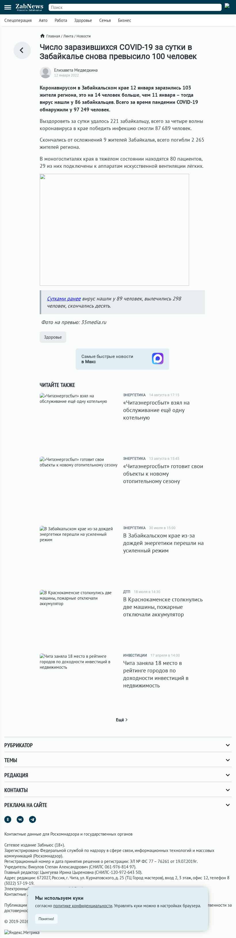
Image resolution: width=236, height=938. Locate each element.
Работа (61, 20)
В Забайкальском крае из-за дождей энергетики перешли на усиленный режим (163, 543)
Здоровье (83, 20)
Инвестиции (135, 655)
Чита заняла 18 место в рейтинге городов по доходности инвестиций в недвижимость (156, 674)
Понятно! (46, 919)
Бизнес (124, 20)
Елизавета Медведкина (76, 70)
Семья (105, 20)
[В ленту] (22, 50)
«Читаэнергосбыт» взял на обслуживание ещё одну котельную (156, 410)
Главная (53, 36)
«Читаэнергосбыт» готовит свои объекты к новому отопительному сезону (163, 473)
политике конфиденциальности (82, 905)
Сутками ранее (64, 298)
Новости (84, 36)
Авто (43, 20)
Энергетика (134, 395)
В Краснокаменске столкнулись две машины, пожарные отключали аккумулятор (163, 607)
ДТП (126, 592)
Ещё (120, 719)
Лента (68, 36)
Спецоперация (18, 20)
